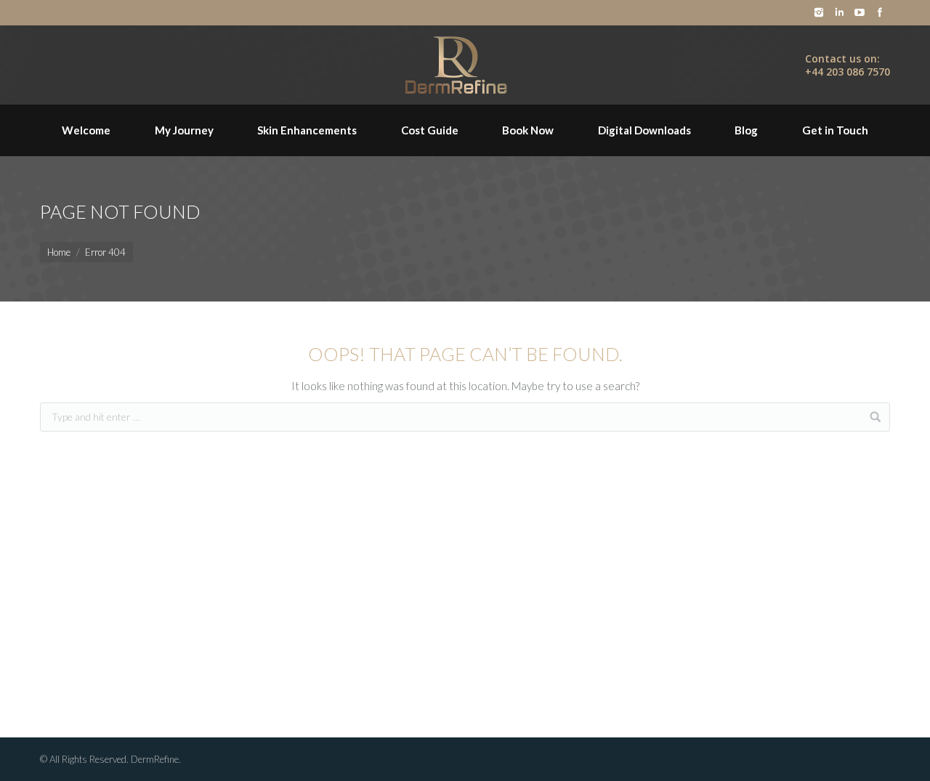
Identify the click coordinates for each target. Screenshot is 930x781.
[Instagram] (819, 12)
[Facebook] (880, 12)
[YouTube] (859, 12)
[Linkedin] (839, 12)
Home (58, 252)
